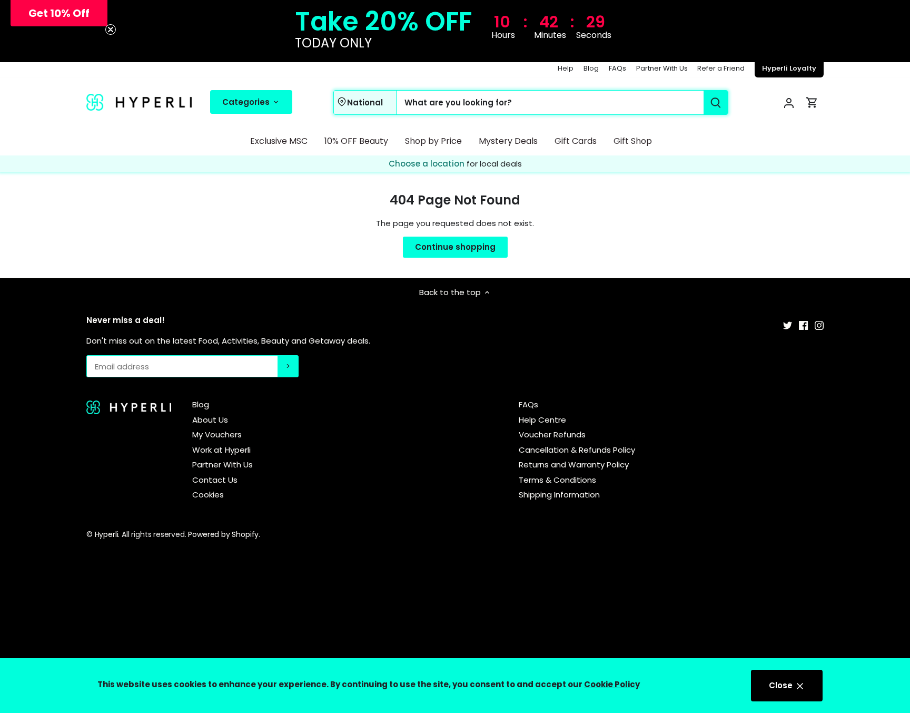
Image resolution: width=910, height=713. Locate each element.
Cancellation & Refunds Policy (577, 449)
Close (782, 685)
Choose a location (428, 163)
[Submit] (716, 102)
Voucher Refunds (552, 434)
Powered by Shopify (223, 534)
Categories (247, 101)
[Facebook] (803, 324)
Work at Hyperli (221, 449)
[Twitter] (787, 324)
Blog (591, 68)
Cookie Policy (612, 684)
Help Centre (542, 419)
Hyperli (106, 534)
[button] (59, 13)
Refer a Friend (721, 68)
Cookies (208, 494)
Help (565, 68)
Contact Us (215, 479)
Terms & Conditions (557, 479)
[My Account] (788, 102)
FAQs (617, 68)
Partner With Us (662, 68)
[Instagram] (819, 324)
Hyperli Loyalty (789, 68)
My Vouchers (217, 434)
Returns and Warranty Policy (574, 464)
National (365, 102)
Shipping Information (559, 494)
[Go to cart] (812, 102)
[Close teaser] (110, 29)
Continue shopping (455, 246)
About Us (210, 419)
